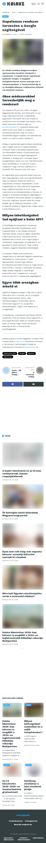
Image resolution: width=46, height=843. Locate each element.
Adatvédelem (38, 838)
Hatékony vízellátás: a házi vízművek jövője (32, 785)
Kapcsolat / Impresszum (9, 839)
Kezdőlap (5, 12)
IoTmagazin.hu (31, 821)
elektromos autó (10, 353)
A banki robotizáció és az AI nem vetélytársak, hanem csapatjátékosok (21, 473)
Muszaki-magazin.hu (23, 824)
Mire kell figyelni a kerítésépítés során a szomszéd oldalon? (22, 595)
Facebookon (30, 347)
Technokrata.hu (16, 821)
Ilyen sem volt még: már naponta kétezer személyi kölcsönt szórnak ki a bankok (22, 554)
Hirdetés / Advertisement (24, 839)
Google (22, 353)
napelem (31, 353)
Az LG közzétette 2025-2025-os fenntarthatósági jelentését (11, 786)
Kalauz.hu (20, 341)
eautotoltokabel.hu (11, 127)
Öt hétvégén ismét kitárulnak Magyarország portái (20, 514)
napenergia (8, 357)
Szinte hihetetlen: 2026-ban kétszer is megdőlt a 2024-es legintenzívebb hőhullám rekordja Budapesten (22, 636)
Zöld (13, 12)
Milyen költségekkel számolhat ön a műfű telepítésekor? (33, 727)
